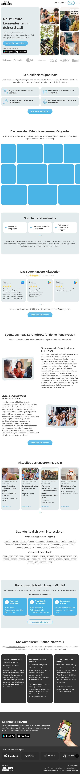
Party (72, 544)
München (51, 559)
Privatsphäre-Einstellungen (50, 770)
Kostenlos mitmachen (15, 43)
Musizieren (66, 544)
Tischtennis (53, 547)
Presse (76, 770)
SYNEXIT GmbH (63, 670)
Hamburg (6, 559)
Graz (75, 556)
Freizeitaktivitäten (9, 35)
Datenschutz (58, 768)
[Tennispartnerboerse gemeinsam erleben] (69, 756)
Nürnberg (59, 559)
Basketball (15, 541)
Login (71, 3)
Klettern (17, 544)
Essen (57, 556)
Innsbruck (13, 559)
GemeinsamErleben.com (16, 647)
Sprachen (38, 547)
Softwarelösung (61, 675)
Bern (16, 556)
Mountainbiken (56, 544)
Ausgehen (7, 541)
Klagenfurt (22, 559)
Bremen (27, 556)
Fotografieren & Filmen (53, 541)
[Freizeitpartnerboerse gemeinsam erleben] (30, 756)
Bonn (21, 556)
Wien (36, 563)
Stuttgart (30, 563)
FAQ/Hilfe (46, 768)
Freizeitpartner (24, 37)
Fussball (64, 541)
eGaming (31, 541)
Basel (5, 556)
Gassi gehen (72, 541)
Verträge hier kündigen (70, 768)
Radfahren (19, 547)
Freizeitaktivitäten (11, 398)
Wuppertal (43, 563)
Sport (32, 547)
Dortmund (34, 556)
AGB (52, 768)
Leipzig (34, 559)
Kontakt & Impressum (66, 770)
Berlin (10, 556)
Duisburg (42, 556)
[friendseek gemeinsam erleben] (11, 756)
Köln (28, 559)
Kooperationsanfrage (39, 696)
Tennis (45, 547)
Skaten (26, 547)
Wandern (60, 547)
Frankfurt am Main (66, 556)
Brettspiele (24, 541)
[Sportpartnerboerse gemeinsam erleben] (49, 756)
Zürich (50, 563)
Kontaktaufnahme (64, 691)
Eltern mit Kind (40, 541)
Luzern (44, 559)
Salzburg (66, 559)
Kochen (24, 544)
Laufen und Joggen (33, 544)
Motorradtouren (45, 544)
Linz (39, 559)
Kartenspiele (9, 544)
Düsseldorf (50, 556)
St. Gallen (73, 559)
